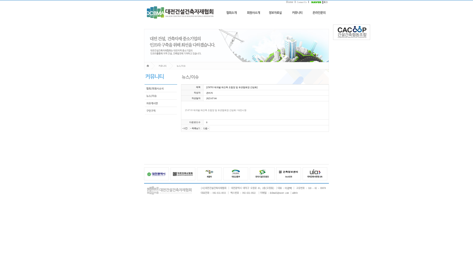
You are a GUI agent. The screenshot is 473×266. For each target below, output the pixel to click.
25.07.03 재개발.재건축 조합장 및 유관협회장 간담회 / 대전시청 (215, 110)
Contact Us (302, 2)
